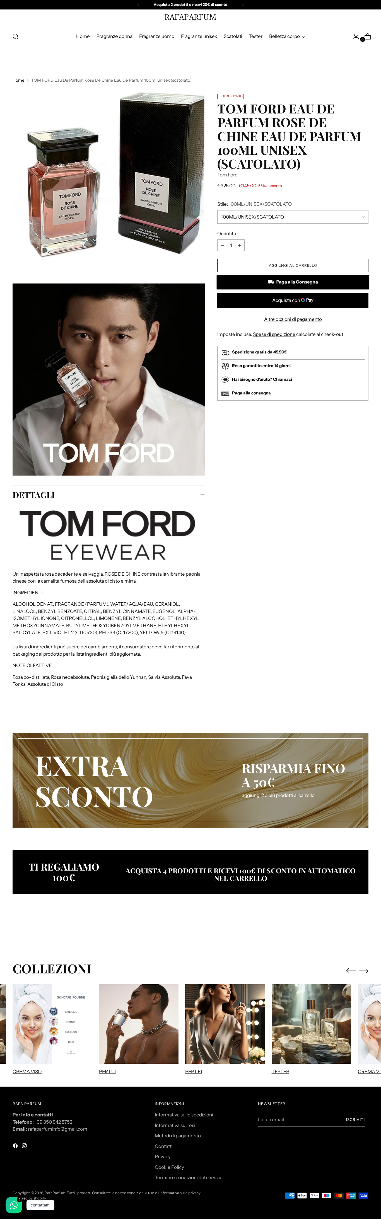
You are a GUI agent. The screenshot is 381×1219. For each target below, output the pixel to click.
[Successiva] (243, 4)
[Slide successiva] (363, 931)
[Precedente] (138, 4)
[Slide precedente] (351, 931)
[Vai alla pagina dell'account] (353, 36)
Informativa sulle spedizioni (184, 1115)
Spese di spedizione (274, 334)
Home (19, 80)
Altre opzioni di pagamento (293, 319)
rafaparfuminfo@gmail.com (57, 1129)
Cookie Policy (169, 1167)
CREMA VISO (27, 1071)
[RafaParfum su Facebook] (16, 1147)
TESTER (280, 1071)
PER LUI (107, 1071)
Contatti (164, 1146)
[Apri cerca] (15, 36)
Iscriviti (355, 1119)
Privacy (163, 1156)
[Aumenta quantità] (223, 245)
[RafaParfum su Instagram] (24, 1147)
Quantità (226, 233)
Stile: (254, 204)
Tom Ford (227, 175)
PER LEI (193, 1071)
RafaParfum (55, 1193)
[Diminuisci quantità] (239, 245)
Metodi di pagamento (178, 1135)
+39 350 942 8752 (53, 1122)
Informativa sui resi (175, 1125)
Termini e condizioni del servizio (189, 1177)
